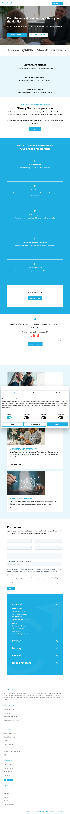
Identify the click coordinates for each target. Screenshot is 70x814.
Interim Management (10, 717)
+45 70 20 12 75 (17, 617)
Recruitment (7, 713)
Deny (12, 424)
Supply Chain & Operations (12, 751)
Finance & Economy (10, 748)
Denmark (6, 790)
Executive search (9, 709)
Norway (6, 797)
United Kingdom (9, 804)
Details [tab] (35, 393)
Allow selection (35, 424)
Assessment (7, 724)
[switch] (26, 417)
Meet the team (8, 768)
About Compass (8, 764)
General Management (10, 733)
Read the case (35, 344)
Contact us (57, 3)
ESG (5, 755)
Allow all (57, 424)
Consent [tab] (12, 393)
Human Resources (9, 737)
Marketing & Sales (9, 744)
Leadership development (11, 720)
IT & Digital (7, 740)
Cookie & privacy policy (49, 811)
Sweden (6, 793)
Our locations (8, 772)
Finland (6, 801)
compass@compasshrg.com (20, 619)
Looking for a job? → (16, 464)
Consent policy (61, 811)
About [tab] (58, 393)
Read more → (14, 508)
